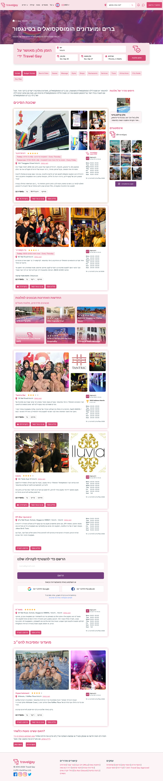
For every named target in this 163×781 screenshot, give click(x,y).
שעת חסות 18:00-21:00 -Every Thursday (35, 253)
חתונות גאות (94, 765)
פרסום (117, 765)
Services (104, 73)
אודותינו (63, 765)
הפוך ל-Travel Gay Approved (137, 768)
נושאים (63, 773)
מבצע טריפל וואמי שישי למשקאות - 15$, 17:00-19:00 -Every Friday (46, 160)
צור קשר (35, 199)
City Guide (136, 73)
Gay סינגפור (23, 21)
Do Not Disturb (80, 771)
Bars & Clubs (43, 73)
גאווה (38, 5)
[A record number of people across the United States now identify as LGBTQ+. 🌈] (137, 160)
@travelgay (121, 135)
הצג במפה (44, 163)
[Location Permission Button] (105, 5)
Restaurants (92, 73)
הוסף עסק (126, 765)
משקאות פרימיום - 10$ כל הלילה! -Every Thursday (38, 157)
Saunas (54, 73)
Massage (64, 73)
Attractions (124, 73)
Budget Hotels (29, 73)
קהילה (32, 5)
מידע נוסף (52, 199)
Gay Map (18, 79)
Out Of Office (82, 765)
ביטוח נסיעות (94, 771)
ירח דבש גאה (65, 768)
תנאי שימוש (76, 768)
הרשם (61, 575)
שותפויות (110, 765)
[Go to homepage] (9, 5)
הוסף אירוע (135, 765)
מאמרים (45, 5)
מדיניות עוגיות (88, 768)
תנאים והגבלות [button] (66, 598)
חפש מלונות (137, 58)
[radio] (28, 153)
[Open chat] (143, 5)
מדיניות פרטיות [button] (54, 598)
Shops (82, 73)
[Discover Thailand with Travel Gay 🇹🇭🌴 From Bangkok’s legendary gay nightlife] (137, 146)
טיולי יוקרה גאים (66, 771)
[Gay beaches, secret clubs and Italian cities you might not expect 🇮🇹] (115, 146)
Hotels (17, 73)
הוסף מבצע (111, 768)
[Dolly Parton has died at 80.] (126, 146)
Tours (113, 73)
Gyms (74, 73)
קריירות (120, 768)
